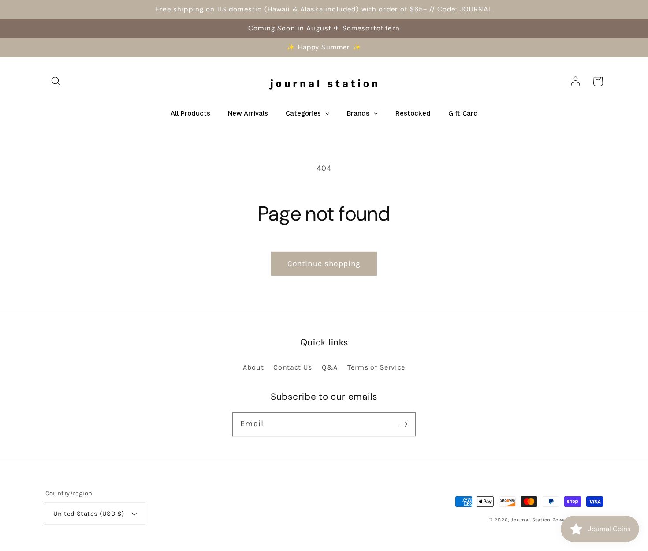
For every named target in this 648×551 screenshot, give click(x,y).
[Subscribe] (404, 424)
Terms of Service (376, 367)
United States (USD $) (88, 513)
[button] (56, 81)
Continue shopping (324, 263)
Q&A (330, 367)
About (253, 367)
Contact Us (292, 367)
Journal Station (531, 520)
